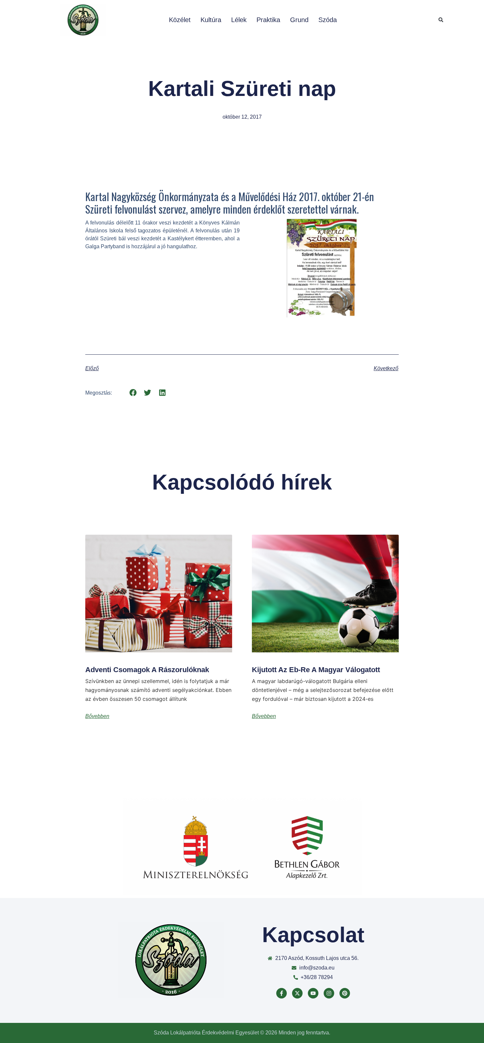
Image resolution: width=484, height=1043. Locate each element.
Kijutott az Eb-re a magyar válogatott (316, 670)
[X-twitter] (297, 993)
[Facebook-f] (281, 993)
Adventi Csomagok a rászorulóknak (147, 670)
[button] (441, 19)
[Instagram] (329, 993)
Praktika (268, 19)
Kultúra (211, 19)
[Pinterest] (344, 993)
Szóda (327, 19)
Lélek (239, 19)
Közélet (180, 19)
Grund (299, 19)
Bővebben (97, 716)
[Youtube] (313, 993)
